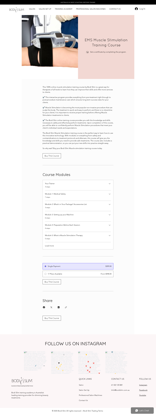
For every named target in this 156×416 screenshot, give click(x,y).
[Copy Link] (66, 307)
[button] (44, 9)
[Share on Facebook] (44, 307)
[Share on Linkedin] (58, 307)
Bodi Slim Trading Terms (93, 411)
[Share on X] (51, 307)
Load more (49, 246)
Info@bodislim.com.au (120, 390)
